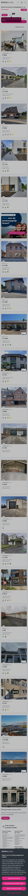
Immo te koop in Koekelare (5, 835)
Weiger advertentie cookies (14, 888)
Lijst (5, 15)
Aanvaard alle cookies (14, 878)
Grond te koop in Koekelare (6, 846)
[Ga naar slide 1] (13, 50)
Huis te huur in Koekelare (20, 834)
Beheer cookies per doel (14, 893)
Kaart (12, 15)
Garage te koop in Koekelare (6, 843)
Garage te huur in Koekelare (18, 841)
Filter (24, 10)
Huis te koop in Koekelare (7, 837)
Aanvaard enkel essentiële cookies (14, 883)
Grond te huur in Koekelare (18, 843)
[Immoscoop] (7, 2)
